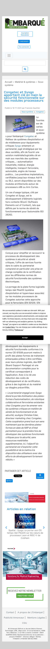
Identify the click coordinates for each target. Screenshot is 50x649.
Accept (25, 338)
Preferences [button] (19, 330)
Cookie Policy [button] (10, 327)
